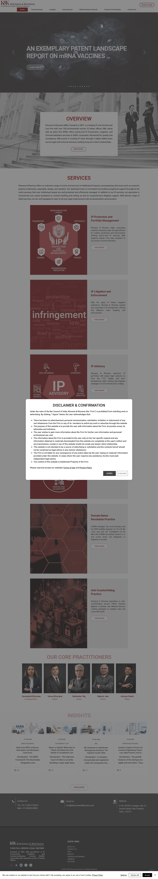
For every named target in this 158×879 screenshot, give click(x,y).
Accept (147, 875)
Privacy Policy (85, 467)
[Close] (155, 875)
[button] (109, 473)
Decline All (135, 875)
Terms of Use (69, 467)
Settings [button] (123, 875)
